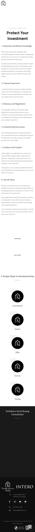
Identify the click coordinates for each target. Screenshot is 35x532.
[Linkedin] (25, 502)
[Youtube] (20, 502)
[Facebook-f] (10, 502)
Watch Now (17, 255)
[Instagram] (15, 502)
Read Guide (17, 238)
